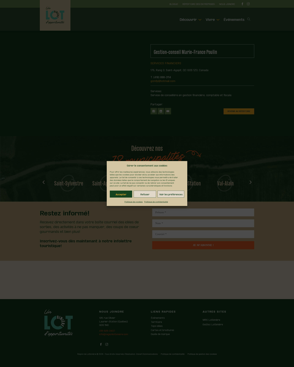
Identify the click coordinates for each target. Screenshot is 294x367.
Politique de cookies (133, 201)
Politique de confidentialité (156, 201)
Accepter (121, 194)
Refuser (144, 194)
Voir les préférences (171, 194)
